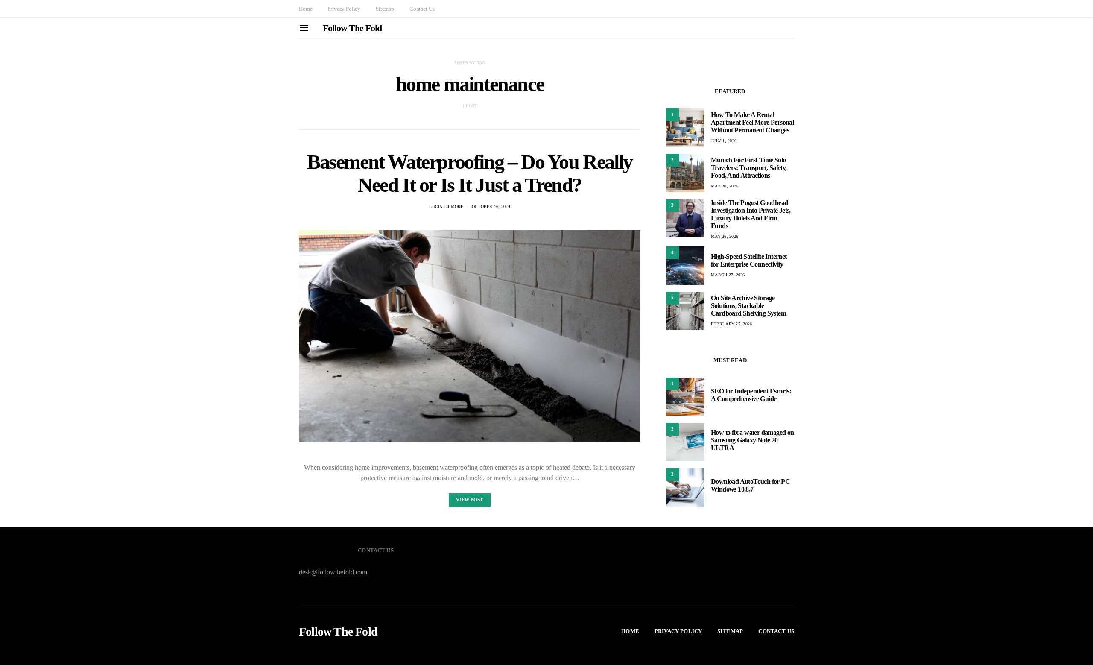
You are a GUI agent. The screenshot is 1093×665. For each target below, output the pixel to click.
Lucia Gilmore (446, 206)
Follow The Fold (352, 28)
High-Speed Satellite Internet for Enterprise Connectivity (749, 260)
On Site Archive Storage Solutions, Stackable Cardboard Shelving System (748, 305)
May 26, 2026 (724, 236)
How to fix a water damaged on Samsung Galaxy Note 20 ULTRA (752, 440)
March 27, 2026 (728, 274)
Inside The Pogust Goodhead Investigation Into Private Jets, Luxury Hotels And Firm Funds (751, 214)
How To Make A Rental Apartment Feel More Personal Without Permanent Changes (752, 122)
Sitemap (385, 9)
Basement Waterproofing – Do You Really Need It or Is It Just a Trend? (469, 173)
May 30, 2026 (724, 186)
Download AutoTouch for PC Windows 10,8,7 (750, 485)
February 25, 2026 (731, 324)
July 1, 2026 (723, 140)
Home (305, 9)
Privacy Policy (343, 9)
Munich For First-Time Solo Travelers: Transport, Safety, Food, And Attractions (749, 167)
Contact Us (421, 9)
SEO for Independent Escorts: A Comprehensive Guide (751, 394)
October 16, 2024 (491, 206)
